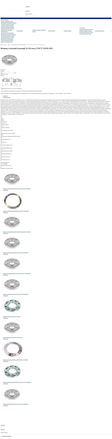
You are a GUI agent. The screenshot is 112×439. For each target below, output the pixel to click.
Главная (2, 44)
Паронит (3, 35)
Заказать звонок (28, 13)
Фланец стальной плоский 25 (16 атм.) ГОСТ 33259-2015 (15, 404)
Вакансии (87, 29)
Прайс (2, 416)
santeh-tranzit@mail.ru (5, 11)
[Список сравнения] (56, 3)
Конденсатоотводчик (5, 33)
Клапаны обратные (9, 27)
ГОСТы (91, 29)
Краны (12, 33)
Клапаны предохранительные (7, 28)
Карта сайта (3, 422)
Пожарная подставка (9, 35)
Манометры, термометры (6, 34)
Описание (5, 96)
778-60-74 (27, 11)
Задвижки (9, 22)
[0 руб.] (37, 12)
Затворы (7, 25)
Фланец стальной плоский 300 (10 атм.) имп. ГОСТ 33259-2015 (17, 382)
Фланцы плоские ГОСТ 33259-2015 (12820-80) (18, 44)
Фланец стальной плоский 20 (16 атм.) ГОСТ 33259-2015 (15, 252)
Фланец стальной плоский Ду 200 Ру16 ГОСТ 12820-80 (15, 359)
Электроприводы (9, 41)
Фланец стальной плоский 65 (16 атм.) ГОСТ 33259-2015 (15, 294)
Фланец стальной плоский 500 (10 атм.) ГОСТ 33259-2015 (16, 211)
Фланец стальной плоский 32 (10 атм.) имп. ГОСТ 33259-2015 (17, 188)
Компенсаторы (4, 31)
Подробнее (5, 190)
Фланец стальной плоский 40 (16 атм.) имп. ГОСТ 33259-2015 (17, 231)
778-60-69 (27, 6)
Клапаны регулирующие (6, 30)
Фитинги (11, 40)
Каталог (5, 44)
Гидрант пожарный (5, 21)
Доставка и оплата (87, 30)
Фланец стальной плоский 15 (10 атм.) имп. (12, 337)
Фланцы (3, 41)
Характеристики (6, 97)
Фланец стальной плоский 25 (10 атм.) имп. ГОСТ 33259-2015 (17, 273)
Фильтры (7, 40)
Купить (2, 75)
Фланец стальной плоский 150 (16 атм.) (12, 316)
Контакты (2, 420)
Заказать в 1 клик (4, 74)
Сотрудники (82, 29)
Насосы (14, 34)
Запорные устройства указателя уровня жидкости (8, 24)
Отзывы (81, 30)
